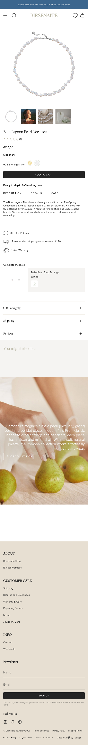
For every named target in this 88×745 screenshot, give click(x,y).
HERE (67, 4)
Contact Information (44, 737)
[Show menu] (5, 15)
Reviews (8, 333)
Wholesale (9, 649)
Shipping (8, 321)
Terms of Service (75, 702)
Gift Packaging (11, 308)
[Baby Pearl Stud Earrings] (15, 280)
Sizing (6, 615)
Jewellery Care (11, 621)
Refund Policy (9, 737)
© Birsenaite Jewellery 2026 (16, 730)
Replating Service (13, 608)
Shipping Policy (75, 730)
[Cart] (82, 15)
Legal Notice (25, 737)
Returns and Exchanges (16, 595)
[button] (14, 15)
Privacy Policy (57, 702)
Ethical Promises (12, 567)
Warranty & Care (12, 601)
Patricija (77, 737)
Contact (7, 642)
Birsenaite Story (12, 561)
